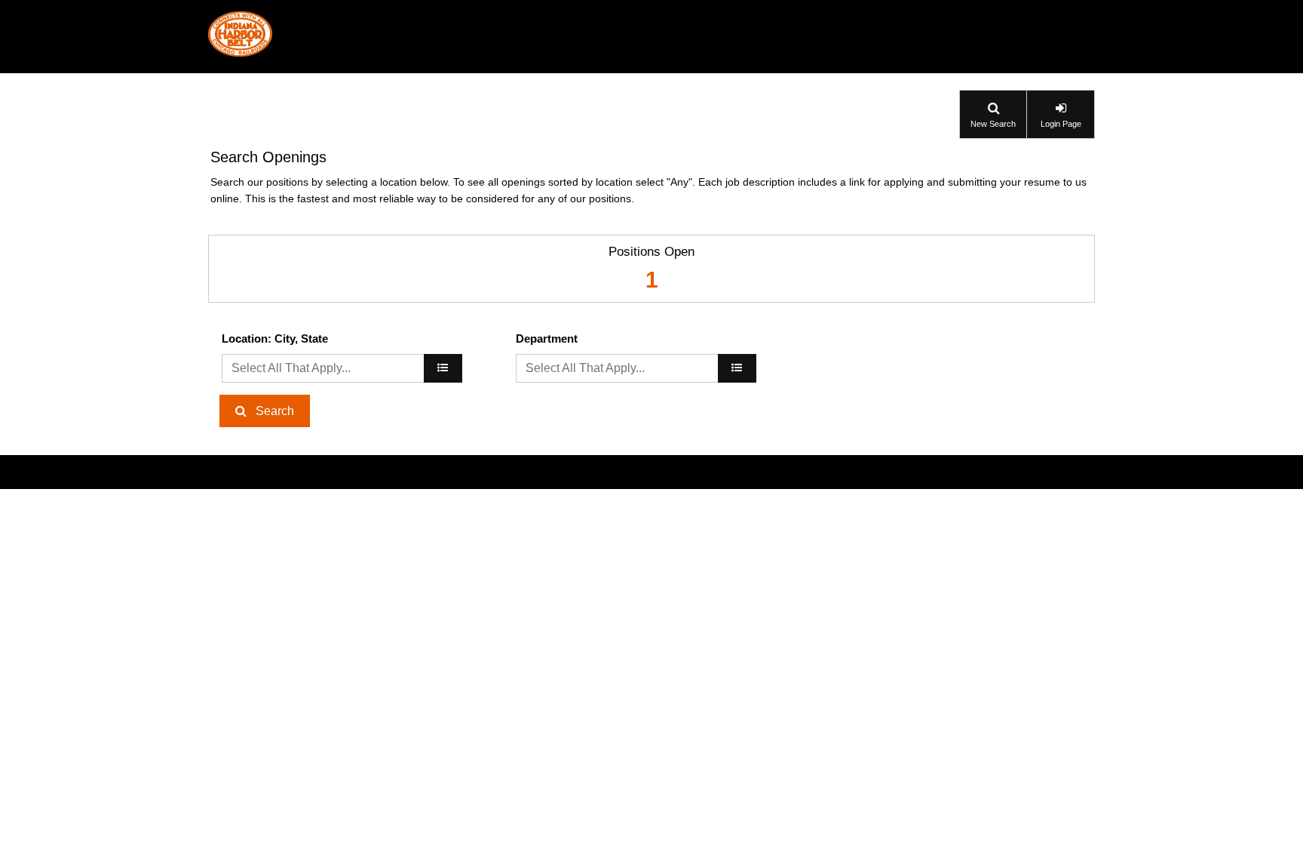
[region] (443, 368)
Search (275, 411)
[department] (737, 368)
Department (547, 338)
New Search (993, 123)
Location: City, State (275, 338)
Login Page (1061, 123)
